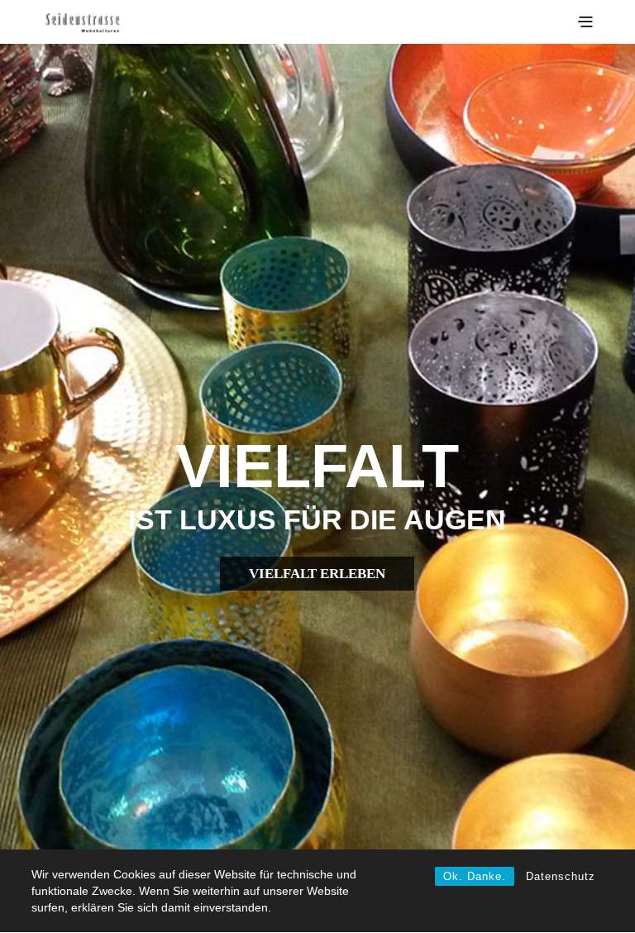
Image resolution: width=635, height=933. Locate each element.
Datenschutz (560, 876)
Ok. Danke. (474, 876)
